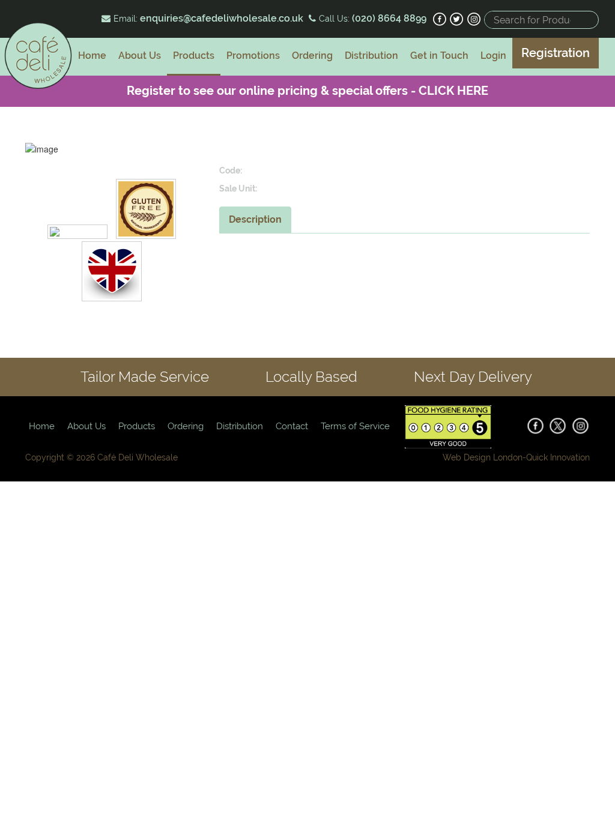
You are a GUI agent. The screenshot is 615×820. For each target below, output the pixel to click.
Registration (555, 53)
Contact (292, 426)
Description (255, 219)
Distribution (371, 55)
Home (92, 55)
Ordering (312, 55)
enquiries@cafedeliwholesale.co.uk (221, 18)
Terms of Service (355, 426)
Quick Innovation (558, 457)
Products (193, 55)
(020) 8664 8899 (388, 18)
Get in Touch (439, 55)
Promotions (253, 55)
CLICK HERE (453, 90)
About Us (139, 55)
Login (493, 55)
